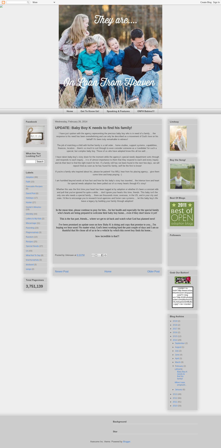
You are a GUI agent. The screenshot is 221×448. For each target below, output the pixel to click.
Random (29, 237)
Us (27, 251)
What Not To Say (33, 255)
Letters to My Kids (33, 219)
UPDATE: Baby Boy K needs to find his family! (181, 374)
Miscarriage (31, 223)
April (177, 358)
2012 (175, 398)
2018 (175, 325)
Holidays (30, 198)
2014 (175, 340)
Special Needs (32, 246)
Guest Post (30, 193)
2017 (175, 329)
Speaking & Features (118, 111)
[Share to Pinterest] (105, 255)
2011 (175, 402)
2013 (175, 394)
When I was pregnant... (181, 383)
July (177, 351)
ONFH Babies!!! (146, 111)
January (179, 389)
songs (28, 269)
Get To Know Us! (90, 111)
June (177, 355)
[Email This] (93, 255)
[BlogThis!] (96, 255)
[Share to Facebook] (102, 255)
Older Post (153, 271)
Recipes (29, 242)
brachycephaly (32, 260)
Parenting (30, 228)
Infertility (29, 214)
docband (30, 264)
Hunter (29, 202)
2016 (175, 332)
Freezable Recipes (34, 186)
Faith (28, 182)
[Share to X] (99, 255)
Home (70, 111)
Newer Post (61, 271)
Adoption (30, 177)
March (178, 362)
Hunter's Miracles (33, 207)
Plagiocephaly (32, 232)
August (178, 347)
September (180, 343)
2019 (175, 321)
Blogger (126, 441)
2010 (175, 406)
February (179, 366)
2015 (175, 336)
